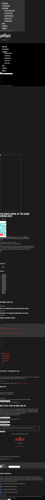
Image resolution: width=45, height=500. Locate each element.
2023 (3, 278)
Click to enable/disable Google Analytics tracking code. (12, 483)
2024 (3, 277)
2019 (3, 284)
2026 (3, 274)
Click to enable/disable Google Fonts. (8, 486)
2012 (3, 293)
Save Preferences (3, 495)
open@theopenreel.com (22, 383)
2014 (3, 290)
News (3, 267)
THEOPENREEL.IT (20, 446)
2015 (3, 289)
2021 (3, 281)
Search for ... (5, 466)
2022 (3, 280)
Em (0, 251)
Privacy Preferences (3, 499)
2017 (3, 286)
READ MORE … (3, 381)
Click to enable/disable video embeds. (9, 492)
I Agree (9, 499)
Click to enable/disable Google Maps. (8, 489)
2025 (3, 276)
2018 (3, 285)
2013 (3, 292)
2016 (3, 288)
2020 (3, 282)
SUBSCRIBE (2, 431)
